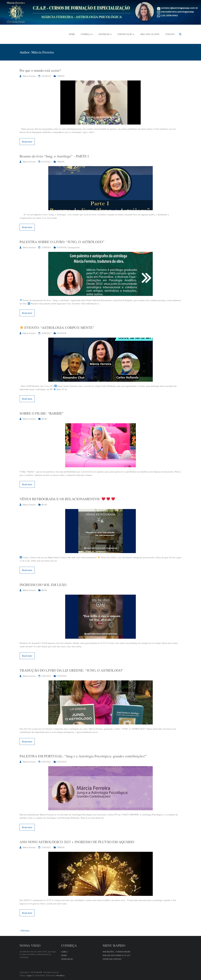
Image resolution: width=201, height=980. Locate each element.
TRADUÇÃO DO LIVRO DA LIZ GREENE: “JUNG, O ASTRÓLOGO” (71, 670)
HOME (72, 34)
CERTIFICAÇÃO (124, 34)
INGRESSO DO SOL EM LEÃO (43, 584)
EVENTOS (61, 247)
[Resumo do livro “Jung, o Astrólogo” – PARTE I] (100, 167)
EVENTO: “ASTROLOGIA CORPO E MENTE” (59, 327)
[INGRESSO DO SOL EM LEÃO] (100, 596)
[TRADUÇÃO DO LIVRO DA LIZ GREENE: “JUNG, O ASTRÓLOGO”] (100, 682)
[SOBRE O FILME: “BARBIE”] (100, 424)
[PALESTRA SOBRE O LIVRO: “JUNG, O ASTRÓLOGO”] (100, 253)
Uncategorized (73, 247)
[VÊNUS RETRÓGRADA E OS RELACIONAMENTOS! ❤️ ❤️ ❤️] (100, 510)
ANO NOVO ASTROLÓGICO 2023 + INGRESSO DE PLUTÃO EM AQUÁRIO (77, 841)
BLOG (44, 418)
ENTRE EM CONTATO (112, 959)
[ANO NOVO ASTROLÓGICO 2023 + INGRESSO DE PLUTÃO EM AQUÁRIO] (100, 853)
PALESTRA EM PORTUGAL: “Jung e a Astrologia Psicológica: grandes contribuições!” (83, 756)
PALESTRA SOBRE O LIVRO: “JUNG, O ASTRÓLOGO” (62, 241)
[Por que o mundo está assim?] (100, 82)
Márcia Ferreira (29, 76)
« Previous (24, 930)
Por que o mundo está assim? (40, 70)
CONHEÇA (86, 34)
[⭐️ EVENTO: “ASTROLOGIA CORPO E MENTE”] (100, 339)
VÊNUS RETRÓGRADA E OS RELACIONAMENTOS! (60, 499)
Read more (27, 141)
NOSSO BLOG (67, 959)
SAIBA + (64, 951)
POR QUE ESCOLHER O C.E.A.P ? (117, 955)
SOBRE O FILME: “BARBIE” (42, 413)
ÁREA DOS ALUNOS (149, 34)
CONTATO (170, 34)
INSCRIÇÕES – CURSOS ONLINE (116, 951)
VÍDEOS (60, 76)
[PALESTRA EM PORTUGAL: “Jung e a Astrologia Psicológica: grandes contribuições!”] (100, 767)
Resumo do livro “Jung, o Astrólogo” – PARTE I (54, 156)
